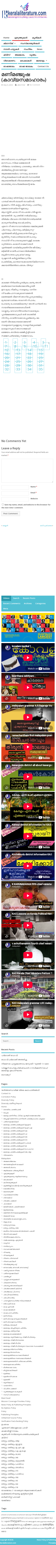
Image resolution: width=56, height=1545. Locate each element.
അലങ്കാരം (20, 54)
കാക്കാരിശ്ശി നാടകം (9, 1431)
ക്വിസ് (6, 54)
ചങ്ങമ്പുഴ (35, 1525)
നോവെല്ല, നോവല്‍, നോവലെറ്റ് (15, 1267)
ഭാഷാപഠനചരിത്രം (10, 1313)
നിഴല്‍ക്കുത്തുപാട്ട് (10, 1264)
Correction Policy (8, 1097)
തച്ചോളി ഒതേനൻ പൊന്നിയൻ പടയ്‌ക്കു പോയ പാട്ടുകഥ (24, 1119)
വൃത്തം (32, 54)
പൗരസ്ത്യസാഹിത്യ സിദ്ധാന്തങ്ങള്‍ (17, 1301)
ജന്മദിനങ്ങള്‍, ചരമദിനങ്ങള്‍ (13, 1207)
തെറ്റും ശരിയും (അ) (10, 1228)
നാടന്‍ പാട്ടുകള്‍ (11, 49)
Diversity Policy (7, 1100)
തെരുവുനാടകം (9, 1225)
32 (7, 369)
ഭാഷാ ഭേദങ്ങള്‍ (9, 1310)
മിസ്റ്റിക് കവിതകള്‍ (10, 1370)
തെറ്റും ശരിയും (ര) (9, 1480)
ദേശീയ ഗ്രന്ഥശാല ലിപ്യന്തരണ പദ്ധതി (19, 1231)
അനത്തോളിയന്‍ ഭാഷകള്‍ (13, 1164)
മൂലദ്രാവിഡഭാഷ (10, 1376)
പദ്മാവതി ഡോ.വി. (9, 1055)
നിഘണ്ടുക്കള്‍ (8, 1255)
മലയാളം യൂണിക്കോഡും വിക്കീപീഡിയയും (19, 1337)
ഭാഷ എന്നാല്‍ (8, 1307)
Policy (3, 1411)
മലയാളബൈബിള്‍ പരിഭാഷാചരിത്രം (17, 1361)
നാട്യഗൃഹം (8, 1246)
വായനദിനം (7, 1385)
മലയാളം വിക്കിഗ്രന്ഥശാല (13, 1340)
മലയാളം (40, 60)
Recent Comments (11, 603)
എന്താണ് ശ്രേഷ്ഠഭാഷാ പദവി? (14, 1428)
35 (41, 369)
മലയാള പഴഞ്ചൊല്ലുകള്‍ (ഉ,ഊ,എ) (17, 1128)
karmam (20, 1518)
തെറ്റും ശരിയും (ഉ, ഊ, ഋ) (12, 1447)
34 (29, 369)
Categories (40, 603)
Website (34, 498)
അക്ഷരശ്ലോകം (9, 1161)
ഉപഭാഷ (5, 1424)
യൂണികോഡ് (8, 1382)
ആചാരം (4, 1525)
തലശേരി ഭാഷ (8, 1216)
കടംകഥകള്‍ (25, 60)
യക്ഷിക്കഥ (5, 1500)
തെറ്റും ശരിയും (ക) (9, 1457)
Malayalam (6, 1158)
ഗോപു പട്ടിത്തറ (23, 1524)
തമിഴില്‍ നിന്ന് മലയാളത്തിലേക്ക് (15, 1213)
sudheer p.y (47, 1517)
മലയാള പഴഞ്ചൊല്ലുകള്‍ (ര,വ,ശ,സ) (18, 1149)
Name (34, 487)
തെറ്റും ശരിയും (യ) (9, 1477)
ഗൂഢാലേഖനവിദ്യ (10, 1195)
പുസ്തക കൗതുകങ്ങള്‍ (11, 1279)
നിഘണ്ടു (6, 1252)
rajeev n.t (38, 1518)
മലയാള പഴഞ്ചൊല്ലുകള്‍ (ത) (15, 1137)
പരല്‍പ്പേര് (7, 1276)
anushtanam (21, 1515)
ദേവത (3, 1528)
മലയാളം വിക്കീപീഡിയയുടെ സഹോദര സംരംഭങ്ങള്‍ (23, 1346)
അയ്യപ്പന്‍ (50, 1521)
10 (35, 346)
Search (16, 598)
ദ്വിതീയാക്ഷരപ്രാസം (11, 1237)
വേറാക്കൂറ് (5, 1074)
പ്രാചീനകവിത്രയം (10, 1294)
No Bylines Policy (8, 1408)
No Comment (35, 85)
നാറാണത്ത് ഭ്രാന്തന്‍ (11, 1249)
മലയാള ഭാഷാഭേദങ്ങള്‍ (12, 1334)
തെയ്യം (48, 1524)
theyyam (15, 1521)
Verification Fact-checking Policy (14, 1421)
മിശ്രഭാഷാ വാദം (10, 1367)
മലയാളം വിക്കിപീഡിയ (12, 1343)
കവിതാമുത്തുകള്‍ (10, 1182)
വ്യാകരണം (9, 60)
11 (46, 346)
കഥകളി (11, 1524)
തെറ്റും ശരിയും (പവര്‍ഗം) (12, 1474)
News (39, 49)
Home (6, 37)
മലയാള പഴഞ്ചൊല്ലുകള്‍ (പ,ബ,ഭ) (17, 1143)
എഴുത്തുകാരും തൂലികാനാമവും (15, 1176)
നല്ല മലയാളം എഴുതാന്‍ (13, 1240)
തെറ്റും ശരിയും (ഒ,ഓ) (11, 1454)
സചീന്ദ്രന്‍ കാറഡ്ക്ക (37, 1528)
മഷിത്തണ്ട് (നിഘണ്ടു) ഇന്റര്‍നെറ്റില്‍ (17, 1494)
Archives (28, 603)
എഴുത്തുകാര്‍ (20, 37)
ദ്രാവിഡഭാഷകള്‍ (10, 1234)
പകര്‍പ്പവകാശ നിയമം (11, 1270)
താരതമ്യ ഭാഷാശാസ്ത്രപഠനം (14, 1219)
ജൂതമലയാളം (8, 1210)
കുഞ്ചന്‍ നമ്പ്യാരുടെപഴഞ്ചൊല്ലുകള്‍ (20, 1434)
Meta (5, 608)
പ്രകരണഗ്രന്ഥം (10, 1282)
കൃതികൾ (36, 37)
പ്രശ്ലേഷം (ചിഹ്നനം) (11, 1292)
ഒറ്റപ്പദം (6, 1112)
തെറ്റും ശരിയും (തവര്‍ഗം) (12, 1467)
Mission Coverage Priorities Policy (15, 1401)
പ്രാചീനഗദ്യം (9, 1298)
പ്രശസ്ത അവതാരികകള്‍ (12, 1285)
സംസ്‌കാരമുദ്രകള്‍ (30, 43)
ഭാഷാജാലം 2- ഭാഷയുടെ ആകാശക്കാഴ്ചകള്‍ (21, 1490)
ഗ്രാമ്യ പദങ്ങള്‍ (9, 1201)
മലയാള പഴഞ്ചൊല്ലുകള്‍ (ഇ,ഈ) (17, 1125)
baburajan (29, 1515)
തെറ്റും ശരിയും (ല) (9, 1484)
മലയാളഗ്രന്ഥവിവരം (11, 1352)
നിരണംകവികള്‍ (9, 1261)
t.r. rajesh (5, 1521)
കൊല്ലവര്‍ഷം (9, 1188)
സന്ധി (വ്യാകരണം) (11, 1395)
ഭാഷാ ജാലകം (26, 66)
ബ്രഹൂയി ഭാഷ (9, 1304)
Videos (6, 598)
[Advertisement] (28, 118)
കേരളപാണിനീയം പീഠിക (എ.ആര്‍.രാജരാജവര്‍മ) (21, 1115)
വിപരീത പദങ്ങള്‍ (9, 1388)
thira (23, 1521)
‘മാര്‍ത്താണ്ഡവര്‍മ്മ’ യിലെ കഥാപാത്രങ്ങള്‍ (20, 1090)
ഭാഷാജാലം (9, 66)
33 (18, 369)
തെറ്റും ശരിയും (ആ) (10, 1441)
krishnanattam (29, 1518)
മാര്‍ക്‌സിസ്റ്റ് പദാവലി (10, 1497)
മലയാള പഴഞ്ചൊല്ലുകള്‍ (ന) (15, 1140)
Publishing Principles (10, 1414)
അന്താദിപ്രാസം (9, 1167)
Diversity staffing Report (11, 1103)
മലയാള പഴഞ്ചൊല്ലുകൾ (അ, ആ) (17, 1152)
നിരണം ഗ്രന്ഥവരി (10, 1258)
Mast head (5, 1398)
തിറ (40, 1525)
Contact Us (43, 66)
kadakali (14, 1518)
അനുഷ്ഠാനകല (42, 1521)
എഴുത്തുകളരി (8, 1173)
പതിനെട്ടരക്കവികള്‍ (10, 1122)
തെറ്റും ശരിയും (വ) (9, 1487)
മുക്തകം (6, 1373)
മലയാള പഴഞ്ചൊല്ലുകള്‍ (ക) (15, 1131)
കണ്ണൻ (5, 525)
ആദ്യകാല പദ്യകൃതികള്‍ (13, 1170)
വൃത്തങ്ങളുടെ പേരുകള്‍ (12, 1391)
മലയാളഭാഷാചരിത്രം (11, 1364)
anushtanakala (12, 1515)
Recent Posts (29, 598)
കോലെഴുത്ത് (8, 1191)
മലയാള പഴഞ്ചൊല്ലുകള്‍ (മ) (15, 1146)
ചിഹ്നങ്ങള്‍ (7, 1204)
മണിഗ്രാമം (7, 1316)
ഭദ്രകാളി (9, 1528)
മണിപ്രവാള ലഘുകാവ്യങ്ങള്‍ (15, 1319)
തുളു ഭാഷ (7, 1222)
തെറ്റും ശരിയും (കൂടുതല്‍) (13, 1461)
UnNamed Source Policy (11, 1418)
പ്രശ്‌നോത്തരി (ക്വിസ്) (12, 1288)
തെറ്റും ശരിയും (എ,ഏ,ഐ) (13, 1451)
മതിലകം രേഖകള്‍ (10, 1325)
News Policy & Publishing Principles (16, 1404)
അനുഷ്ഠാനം (32, 1521)
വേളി (28, 1528)
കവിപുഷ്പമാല (46, 525)
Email (34, 493)
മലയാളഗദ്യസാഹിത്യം (13, 1349)
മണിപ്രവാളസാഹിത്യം (12, 1322)
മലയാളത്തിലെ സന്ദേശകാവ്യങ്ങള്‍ (17, 1358)
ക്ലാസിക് (8, 43)
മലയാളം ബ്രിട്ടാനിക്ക (11, 1331)
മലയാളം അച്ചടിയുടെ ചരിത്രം (15, 1328)
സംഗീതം (28, 49)
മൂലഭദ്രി (6, 1379)
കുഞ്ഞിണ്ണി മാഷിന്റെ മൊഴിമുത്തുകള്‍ (17, 1186)
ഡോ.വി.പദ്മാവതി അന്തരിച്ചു (14, 1059)
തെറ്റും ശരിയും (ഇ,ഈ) (11, 1444)
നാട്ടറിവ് (6, 1243)
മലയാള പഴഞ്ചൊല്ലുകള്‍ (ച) (15, 1134)
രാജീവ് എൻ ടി (20, 1528)
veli (27, 1521)
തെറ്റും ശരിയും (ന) (9, 1470)
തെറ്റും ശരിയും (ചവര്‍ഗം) (12, 1464)
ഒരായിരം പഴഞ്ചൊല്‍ (12, 1109)
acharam (4, 1515)
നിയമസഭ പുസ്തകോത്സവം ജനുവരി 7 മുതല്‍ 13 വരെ (25, 1064)
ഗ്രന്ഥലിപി (7, 1198)
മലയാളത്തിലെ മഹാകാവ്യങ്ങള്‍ (16, 1355)
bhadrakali (36, 1514)
